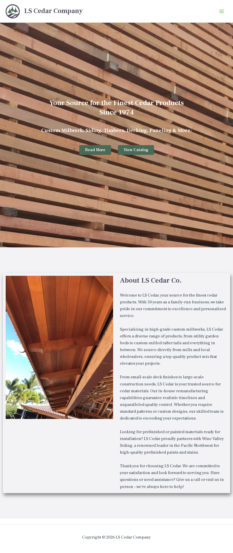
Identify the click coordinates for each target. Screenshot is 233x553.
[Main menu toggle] (221, 11)
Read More (95, 150)
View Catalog (136, 150)
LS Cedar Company (53, 11)
